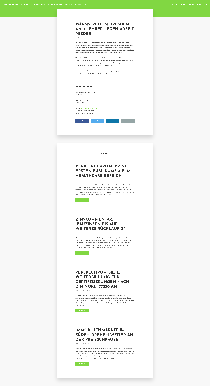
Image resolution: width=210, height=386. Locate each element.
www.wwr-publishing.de (89, 108)
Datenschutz (200, 4)
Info (177, 4)
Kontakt (183, 4)
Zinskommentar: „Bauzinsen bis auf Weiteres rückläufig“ (100, 224)
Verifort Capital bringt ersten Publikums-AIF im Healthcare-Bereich (103, 171)
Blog (172, 4)
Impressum (191, 4)
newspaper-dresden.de (12, 4)
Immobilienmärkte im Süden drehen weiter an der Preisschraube (104, 335)
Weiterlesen (82, 200)
